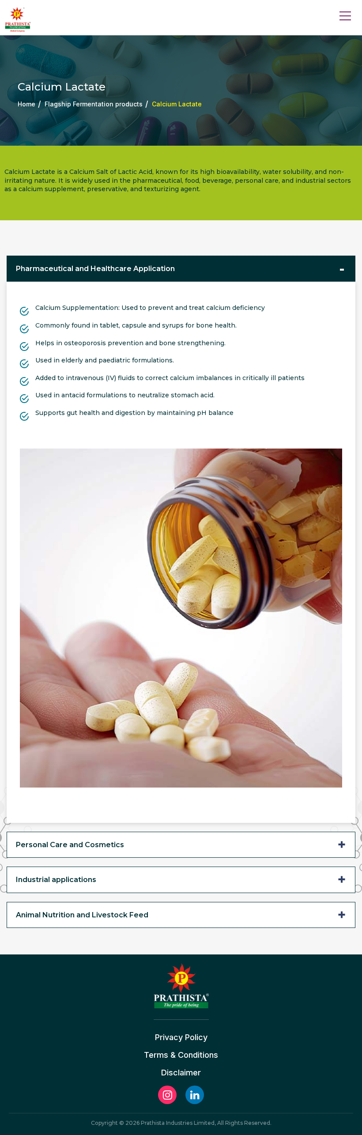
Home (26, 104)
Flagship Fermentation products (94, 104)
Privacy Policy (181, 1037)
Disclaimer (181, 1072)
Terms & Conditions (181, 1055)
